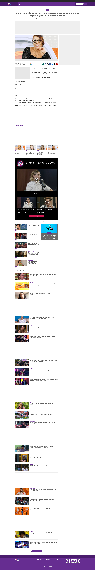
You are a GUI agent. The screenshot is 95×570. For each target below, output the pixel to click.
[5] (21, 263)
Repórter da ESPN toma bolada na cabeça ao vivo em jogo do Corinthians (33, 244)
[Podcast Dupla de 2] (74, 562)
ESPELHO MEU (77, 556)
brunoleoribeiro (19, 91)
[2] (21, 235)
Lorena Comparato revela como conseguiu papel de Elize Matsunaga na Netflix (34, 193)
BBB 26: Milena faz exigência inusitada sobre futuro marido (42, 466)
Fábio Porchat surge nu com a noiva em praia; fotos (33, 226)
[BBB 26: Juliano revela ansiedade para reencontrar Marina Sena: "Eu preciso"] (22, 458)
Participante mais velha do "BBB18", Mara (41, 67)
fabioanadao (18, 95)
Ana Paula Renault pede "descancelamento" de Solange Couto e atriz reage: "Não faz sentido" (43, 284)
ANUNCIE (56, 559)
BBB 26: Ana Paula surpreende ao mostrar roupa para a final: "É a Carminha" (43, 543)
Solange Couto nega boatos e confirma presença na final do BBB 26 (43, 404)
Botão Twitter (74, 560)
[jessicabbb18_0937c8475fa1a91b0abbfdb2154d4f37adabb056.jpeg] (31, 147)
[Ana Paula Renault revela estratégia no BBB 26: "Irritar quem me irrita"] (22, 276)
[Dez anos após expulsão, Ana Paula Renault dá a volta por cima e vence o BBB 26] (22, 328)
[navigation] (19, 4)
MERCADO (57, 556)
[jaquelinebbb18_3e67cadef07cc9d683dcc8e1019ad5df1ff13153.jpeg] (42, 147)
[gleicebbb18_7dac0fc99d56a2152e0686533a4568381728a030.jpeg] (53, 147)
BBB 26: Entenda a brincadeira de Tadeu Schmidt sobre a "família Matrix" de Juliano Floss (44, 380)
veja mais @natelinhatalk (36, 216)
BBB (46, 4)
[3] (21, 244)
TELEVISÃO (23, 556)
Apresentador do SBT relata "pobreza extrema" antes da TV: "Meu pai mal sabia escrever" (45, 211)
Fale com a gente (42, 561)
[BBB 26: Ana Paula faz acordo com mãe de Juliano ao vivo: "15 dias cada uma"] (22, 338)
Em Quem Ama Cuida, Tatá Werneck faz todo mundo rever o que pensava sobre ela (33, 254)
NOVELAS (30, 556)
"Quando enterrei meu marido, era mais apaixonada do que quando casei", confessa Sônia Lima (26, 211)
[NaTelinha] (12, 4)
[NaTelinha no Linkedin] (72, 562)
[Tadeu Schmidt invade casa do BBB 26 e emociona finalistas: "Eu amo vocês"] (22, 501)
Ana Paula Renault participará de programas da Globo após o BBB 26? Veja (43, 490)
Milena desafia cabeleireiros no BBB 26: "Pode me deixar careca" (43, 533)
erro (57, 64)
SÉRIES (63, 556)
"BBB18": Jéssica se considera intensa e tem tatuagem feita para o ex (31, 153)
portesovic (17, 88)
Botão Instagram (76, 560)
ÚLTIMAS (16, 556)
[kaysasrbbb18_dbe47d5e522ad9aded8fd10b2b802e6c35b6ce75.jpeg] (20, 147)
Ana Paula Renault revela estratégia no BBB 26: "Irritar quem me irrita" (43, 275)
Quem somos (39, 559)
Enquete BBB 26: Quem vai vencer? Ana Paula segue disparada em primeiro (42, 509)
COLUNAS (50, 556)
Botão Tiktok (67, 560)
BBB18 (18, 125)
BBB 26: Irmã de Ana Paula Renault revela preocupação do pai (43, 294)
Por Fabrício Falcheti (19, 63)
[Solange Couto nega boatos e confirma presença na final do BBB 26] (22, 405)
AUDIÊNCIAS (44, 556)
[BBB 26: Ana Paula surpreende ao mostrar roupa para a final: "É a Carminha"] (22, 544)
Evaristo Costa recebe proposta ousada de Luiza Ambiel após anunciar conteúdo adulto (33, 236)
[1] (21, 226)
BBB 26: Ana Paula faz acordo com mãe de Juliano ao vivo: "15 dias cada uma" (42, 337)
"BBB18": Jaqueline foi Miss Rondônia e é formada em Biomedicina (41, 153)
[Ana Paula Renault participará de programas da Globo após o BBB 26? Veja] (22, 491)
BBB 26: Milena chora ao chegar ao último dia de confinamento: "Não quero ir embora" (41, 447)
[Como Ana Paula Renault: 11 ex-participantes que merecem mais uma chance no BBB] (22, 319)
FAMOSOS (36, 556)
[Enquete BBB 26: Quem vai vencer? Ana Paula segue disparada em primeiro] (22, 510)
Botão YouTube (79, 560)
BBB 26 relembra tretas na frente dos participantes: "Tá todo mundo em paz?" (43, 370)
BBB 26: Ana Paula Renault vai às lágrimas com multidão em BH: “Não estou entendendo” (43, 361)
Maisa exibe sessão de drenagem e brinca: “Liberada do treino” (32, 262)
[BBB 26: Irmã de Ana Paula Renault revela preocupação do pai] (22, 295)
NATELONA (70, 556)
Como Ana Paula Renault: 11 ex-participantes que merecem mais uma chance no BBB (42, 318)
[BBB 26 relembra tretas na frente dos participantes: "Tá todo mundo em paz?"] (22, 371)
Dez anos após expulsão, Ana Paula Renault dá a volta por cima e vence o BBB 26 (43, 327)
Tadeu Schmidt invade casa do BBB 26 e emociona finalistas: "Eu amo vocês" (42, 500)
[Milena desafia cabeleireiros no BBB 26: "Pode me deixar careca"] (22, 534)
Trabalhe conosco (52, 561)
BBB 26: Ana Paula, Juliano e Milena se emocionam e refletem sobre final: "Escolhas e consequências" (42, 413)
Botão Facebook (72, 560)
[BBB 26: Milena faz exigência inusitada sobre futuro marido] (22, 467)
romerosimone (18, 84)
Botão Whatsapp (69, 560)
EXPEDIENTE (48, 559)
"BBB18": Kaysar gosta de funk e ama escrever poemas (20, 152)
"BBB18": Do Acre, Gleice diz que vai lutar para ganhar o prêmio (53, 152)
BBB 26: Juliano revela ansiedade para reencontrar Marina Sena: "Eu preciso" (42, 456)
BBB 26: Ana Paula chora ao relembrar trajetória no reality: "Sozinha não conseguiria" (42, 423)
